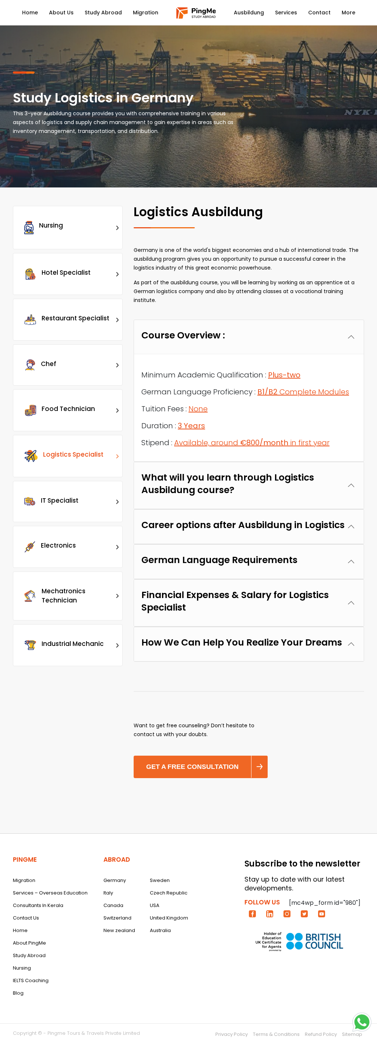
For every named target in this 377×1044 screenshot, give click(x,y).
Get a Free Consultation (192, 766)
